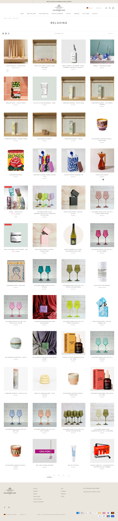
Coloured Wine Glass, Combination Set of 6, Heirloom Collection (44, 213)
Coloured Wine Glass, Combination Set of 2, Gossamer (102, 430)
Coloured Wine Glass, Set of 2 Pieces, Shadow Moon (73, 286)
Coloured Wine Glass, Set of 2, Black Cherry (102, 250)
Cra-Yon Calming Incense (44, 465)
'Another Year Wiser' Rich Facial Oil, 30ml (102, 394)
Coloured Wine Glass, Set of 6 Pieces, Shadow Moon (73, 430)
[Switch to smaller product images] (6, 33)
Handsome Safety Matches (16, 285)
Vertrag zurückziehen (38, 502)
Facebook (63, 494)
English (98, 8)
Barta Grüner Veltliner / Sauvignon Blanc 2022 (73, 250)
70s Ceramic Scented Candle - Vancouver (73, 394)
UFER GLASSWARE (57, 13)
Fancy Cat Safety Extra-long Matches (44, 66)
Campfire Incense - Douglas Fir (16, 393)
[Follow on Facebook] (4, 507)
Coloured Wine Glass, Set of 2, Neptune (15, 430)
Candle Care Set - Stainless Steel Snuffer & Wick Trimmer (102, 466)
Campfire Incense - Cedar (73, 138)
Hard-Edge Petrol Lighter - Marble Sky (102, 322)
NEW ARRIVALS (43, 13)
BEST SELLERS (31, 13)
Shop (10, 18)
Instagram (63, 491)
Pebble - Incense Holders (102, 65)
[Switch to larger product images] (3, 33)
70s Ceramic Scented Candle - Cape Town (102, 139)
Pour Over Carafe (102, 174)
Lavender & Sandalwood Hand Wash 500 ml (44, 322)
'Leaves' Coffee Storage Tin (73, 174)
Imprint (35, 494)
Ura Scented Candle (44, 138)
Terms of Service (37, 499)
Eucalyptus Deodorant (102, 285)
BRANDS (76, 13)
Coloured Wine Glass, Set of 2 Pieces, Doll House (15, 322)
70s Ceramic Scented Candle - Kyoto (15, 466)
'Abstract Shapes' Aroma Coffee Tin (44, 175)
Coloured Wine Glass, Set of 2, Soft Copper (44, 430)
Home (5, 18)
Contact (35, 488)
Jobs (62, 488)
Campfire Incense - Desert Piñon (15, 138)
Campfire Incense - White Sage (73, 103)
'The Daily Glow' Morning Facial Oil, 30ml (73, 358)
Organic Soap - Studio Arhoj (16, 103)
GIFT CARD (86, 13)
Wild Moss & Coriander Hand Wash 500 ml (45, 358)
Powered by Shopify (59, 514)
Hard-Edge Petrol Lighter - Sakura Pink (44, 250)
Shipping (35, 491)
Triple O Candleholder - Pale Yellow (44, 394)
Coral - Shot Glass (15, 211)
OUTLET (68, 13)
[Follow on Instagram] (9, 507)
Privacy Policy (36, 496)
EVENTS (94, 13)
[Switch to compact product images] (8, 33)
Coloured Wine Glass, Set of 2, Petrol (44, 286)
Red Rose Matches (16, 174)
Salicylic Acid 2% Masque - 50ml (45, 103)
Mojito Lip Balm (73, 465)
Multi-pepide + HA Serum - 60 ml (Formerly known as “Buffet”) (73, 66)
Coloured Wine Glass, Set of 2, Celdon (102, 358)
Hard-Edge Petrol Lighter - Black (73, 212)
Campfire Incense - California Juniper (102, 103)
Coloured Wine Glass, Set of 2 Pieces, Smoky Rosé (102, 212)
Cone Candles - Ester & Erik (15, 65)
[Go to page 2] (68, 475)
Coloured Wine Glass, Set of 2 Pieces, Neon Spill (73, 322)
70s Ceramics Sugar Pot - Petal (16, 357)
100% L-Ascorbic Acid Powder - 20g (16, 249)
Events (62, 496)
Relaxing (15, 18)
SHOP (22, 13)
